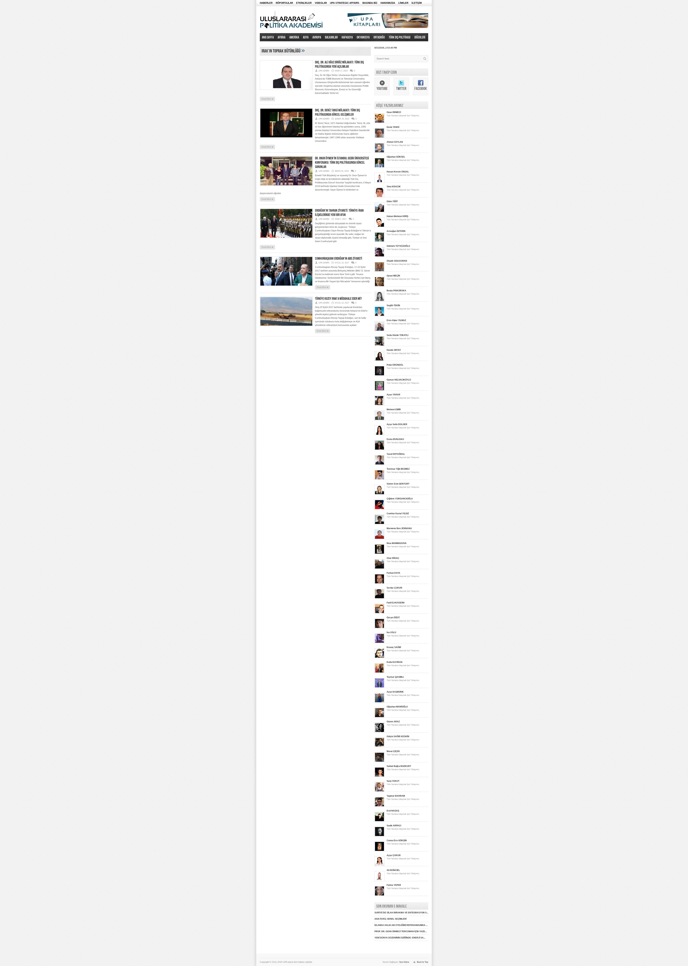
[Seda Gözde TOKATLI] (379, 345)
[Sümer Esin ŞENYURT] (379, 494)
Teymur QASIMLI (395, 677)
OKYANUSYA (363, 37)
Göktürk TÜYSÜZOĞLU (398, 246)
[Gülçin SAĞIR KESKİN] (379, 746)
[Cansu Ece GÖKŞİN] (379, 850)
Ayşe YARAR (393, 394)
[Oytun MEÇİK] (379, 286)
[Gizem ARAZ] (379, 732)
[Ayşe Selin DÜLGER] (379, 434)
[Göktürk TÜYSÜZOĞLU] (379, 256)
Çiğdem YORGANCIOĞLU (400, 498)
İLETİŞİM (417, 3)
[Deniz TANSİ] (379, 137)
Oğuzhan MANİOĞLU (397, 706)
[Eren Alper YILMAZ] (379, 330)
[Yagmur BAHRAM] (379, 806)
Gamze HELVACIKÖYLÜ (399, 380)
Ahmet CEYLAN (395, 142)
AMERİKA (294, 37)
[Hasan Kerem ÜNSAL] (379, 182)
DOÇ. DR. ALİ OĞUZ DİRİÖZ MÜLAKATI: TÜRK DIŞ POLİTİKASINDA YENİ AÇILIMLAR (339, 64)
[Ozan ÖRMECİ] (379, 122)
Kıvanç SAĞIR (394, 647)
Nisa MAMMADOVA (397, 543)
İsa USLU (391, 632)
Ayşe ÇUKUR (394, 855)
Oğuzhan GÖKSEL (396, 157)
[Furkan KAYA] (379, 583)
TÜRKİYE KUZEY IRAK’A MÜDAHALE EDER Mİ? (338, 299)
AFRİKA (281, 37)
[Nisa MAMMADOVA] (379, 553)
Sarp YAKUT (393, 781)
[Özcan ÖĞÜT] (379, 628)
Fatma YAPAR (394, 885)
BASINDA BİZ (369, 3)
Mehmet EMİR (394, 409)
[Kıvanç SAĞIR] (379, 657)
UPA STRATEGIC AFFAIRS (344, 3)
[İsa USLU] (379, 642)
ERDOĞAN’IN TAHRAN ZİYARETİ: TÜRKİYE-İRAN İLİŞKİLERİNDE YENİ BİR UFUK (339, 212)
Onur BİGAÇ (393, 558)
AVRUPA (316, 37)
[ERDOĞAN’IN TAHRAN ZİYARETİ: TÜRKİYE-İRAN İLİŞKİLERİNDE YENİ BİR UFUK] (286, 239)
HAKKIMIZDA (388, 3)
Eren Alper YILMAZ (396, 320)
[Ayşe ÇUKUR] (379, 865)
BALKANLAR (331, 37)
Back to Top (422, 962)
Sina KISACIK (394, 186)
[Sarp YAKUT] (379, 791)
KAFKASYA (347, 37)
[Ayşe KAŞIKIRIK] (379, 702)
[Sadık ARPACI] (379, 836)
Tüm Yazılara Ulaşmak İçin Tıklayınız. (403, 115)
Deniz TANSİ (393, 127)
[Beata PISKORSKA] (379, 301)
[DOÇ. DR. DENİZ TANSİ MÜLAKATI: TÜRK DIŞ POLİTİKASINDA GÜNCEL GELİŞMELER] (286, 139)
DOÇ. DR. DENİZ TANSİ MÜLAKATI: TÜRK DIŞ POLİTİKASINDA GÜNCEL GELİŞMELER (337, 112)
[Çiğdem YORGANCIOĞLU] (379, 509)
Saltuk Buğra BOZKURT (399, 766)
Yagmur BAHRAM (396, 796)
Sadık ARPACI (394, 825)
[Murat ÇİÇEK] (379, 761)
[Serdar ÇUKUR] (379, 598)
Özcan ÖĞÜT (393, 617)
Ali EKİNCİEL (393, 870)
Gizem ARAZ (393, 721)
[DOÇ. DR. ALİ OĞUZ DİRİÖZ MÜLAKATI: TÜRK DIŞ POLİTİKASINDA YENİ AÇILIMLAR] (286, 91)
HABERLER (266, 3)
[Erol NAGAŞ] (379, 821)
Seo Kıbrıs (404, 962)
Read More (267, 98)
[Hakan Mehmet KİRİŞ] (379, 226)
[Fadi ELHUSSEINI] (379, 613)
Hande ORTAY (394, 350)
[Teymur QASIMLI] (379, 687)
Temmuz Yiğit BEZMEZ (398, 469)
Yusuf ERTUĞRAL (396, 454)
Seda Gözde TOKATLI (397, 335)
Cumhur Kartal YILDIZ (398, 513)
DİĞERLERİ (419, 37)
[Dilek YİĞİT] (379, 211)
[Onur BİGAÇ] (379, 568)
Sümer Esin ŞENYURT (398, 484)
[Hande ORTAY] (379, 360)
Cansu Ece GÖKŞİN (397, 840)
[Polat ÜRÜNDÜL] (379, 375)
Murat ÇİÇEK (393, 751)
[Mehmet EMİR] (379, 419)
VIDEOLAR (321, 3)
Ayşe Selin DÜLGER (397, 424)
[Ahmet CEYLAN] (379, 152)
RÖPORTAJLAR (284, 3)
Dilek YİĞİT (392, 201)
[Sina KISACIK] (379, 197)
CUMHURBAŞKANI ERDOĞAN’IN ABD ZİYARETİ (338, 258)
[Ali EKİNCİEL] (379, 880)
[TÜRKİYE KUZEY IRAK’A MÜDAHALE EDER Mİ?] (286, 327)
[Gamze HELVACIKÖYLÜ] (379, 390)
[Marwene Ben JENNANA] (379, 538)
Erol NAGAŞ (393, 811)
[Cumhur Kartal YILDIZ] (379, 523)
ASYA (306, 37)
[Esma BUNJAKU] (379, 449)
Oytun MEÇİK (393, 275)
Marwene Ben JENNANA (399, 528)
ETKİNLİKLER (304, 3)
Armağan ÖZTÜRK (396, 231)
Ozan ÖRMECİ (394, 112)
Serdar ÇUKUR (394, 588)
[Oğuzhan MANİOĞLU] (379, 717)
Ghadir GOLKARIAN (397, 261)
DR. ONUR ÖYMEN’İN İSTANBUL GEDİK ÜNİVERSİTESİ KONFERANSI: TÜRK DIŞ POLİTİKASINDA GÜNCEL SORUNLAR (342, 162)
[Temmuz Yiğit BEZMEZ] (379, 479)
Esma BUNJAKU (395, 439)
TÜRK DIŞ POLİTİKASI (399, 37)
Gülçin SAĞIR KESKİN (398, 736)
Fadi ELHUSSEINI (395, 602)
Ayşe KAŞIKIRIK (395, 692)
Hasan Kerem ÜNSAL (398, 171)
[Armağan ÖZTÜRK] (379, 241)
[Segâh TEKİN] (379, 315)
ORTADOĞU (379, 37)
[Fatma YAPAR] (379, 895)
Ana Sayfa (268, 37)
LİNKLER (403, 3)
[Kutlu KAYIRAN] (379, 672)
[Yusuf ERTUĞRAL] (379, 464)
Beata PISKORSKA (396, 290)
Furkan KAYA (393, 573)
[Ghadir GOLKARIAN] (379, 271)
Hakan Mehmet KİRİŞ (397, 216)
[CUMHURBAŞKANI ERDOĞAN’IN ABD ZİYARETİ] (286, 287)
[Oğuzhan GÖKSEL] (379, 167)
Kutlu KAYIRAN (394, 662)
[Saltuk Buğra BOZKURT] (379, 776)
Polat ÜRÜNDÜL (395, 365)
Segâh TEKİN (393, 305)
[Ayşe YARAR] (379, 405)
